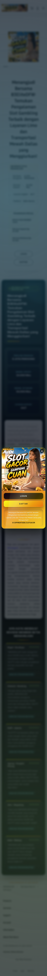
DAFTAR (23, 504)
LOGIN (23, 496)
